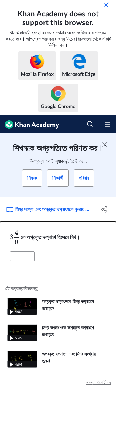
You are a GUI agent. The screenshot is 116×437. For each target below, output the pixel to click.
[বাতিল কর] (106, 5)
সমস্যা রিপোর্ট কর (98, 383)
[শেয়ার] (104, 209)
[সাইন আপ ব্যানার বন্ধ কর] (105, 144)
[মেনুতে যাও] (107, 124)
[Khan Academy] (29, 124)
